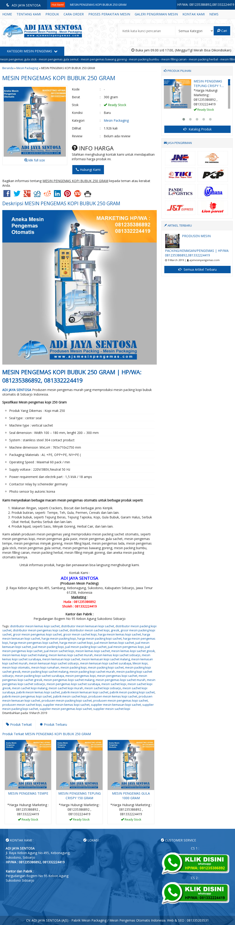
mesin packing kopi (74, 667)
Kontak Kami (193, 14)
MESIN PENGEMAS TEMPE (28, 793)
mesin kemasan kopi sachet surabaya (105, 663)
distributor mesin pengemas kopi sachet (40, 630)
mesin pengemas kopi (80, 676)
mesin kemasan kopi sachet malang (105, 659)
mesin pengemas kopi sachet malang (69, 680)
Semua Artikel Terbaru (200, 269)
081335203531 (198, 920)
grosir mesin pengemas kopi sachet (37, 634)
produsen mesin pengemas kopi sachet (120, 701)
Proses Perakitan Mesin (109, 14)
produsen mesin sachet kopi (22, 705)
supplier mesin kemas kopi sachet (66, 705)
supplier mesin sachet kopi (111, 709)
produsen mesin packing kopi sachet (67, 701)
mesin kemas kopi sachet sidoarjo (117, 655)
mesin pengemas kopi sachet (117, 676)
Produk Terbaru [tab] (55, 724)
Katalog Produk (200, 129)
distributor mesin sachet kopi (89, 630)
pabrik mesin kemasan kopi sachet (84, 692)
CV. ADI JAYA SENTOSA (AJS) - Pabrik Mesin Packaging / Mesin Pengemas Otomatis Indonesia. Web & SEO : (106, 920)
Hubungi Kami (90, 169)
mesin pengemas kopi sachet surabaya (73, 684)
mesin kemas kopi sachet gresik (133, 651)
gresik (115, 630)
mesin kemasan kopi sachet (61, 659)
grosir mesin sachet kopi (80, 634)
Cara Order (74, 14)
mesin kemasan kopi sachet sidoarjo (54, 663)
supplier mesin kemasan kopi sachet (116, 705)
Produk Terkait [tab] (20, 724)
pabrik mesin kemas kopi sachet (38, 692)
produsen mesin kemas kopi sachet (112, 696)
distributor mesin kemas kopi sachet (35, 626)
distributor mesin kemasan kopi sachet (87, 626)
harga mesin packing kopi (59, 639)
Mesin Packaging (27, 68)
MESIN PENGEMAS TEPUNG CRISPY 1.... (212, 83)
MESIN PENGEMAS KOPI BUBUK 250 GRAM (98, 5)
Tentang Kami (29, 14)
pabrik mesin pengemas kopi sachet (27, 696)
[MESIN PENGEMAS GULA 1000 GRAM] (131, 764)
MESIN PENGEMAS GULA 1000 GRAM (131, 795)
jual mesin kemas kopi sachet (114, 643)
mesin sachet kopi (113, 684)
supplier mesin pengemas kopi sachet (65, 709)
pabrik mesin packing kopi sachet (132, 692)
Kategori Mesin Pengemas (30, 51)
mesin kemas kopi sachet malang (24, 655)
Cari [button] (223, 30)
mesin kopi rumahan (45, 667)
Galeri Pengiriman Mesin (156, 14)
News (213, 14)
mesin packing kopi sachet (106, 667)
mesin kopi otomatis (16, 667)
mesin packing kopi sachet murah (92, 672)
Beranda (8, 68)
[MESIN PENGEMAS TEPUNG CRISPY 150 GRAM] (79, 764)
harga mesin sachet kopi (76, 643)
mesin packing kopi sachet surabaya (39, 676)
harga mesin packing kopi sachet (99, 639)
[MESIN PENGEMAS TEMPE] (28, 764)
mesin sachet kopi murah (66, 688)
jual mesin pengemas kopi (126, 647)
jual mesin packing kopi (48, 647)
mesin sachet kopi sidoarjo (102, 688)
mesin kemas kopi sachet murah (71, 655)
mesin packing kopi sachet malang (45, 672)
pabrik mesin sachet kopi (70, 696)
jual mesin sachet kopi (59, 651)
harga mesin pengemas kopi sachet (33, 643)
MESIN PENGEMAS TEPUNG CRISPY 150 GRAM (79, 795)
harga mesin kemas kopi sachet (119, 634)
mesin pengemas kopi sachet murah (120, 680)
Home (7, 14)
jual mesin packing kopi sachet (85, 647)
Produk (52, 14)
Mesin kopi (140, 663)
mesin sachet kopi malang (29, 688)
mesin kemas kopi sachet (93, 651)
